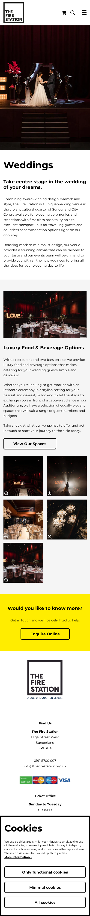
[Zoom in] (6, 493)
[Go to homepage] (13, 12)
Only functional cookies (45, 872)
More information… (18, 857)
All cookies (45, 902)
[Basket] (64, 12)
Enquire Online (45, 634)
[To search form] (72, 12)
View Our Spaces (29, 444)
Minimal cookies (45, 887)
